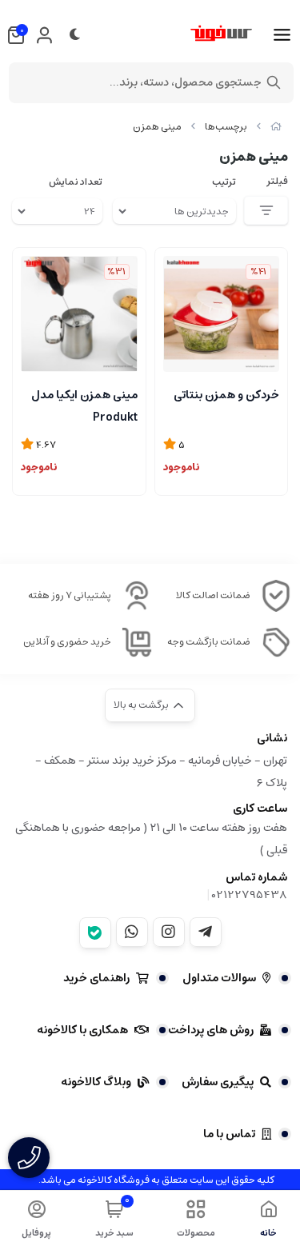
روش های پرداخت (211, 1030)
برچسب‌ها (226, 126)
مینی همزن (157, 126)
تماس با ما (229, 1134)
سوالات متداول (219, 978)
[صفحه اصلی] (276, 126)
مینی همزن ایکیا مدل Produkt (84, 404)
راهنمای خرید (96, 978)
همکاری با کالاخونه (82, 1030)
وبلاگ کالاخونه (96, 1082)
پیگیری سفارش (218, 1082)
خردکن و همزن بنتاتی (226, 395)
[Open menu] (282, 35)
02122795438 (249, 895)
